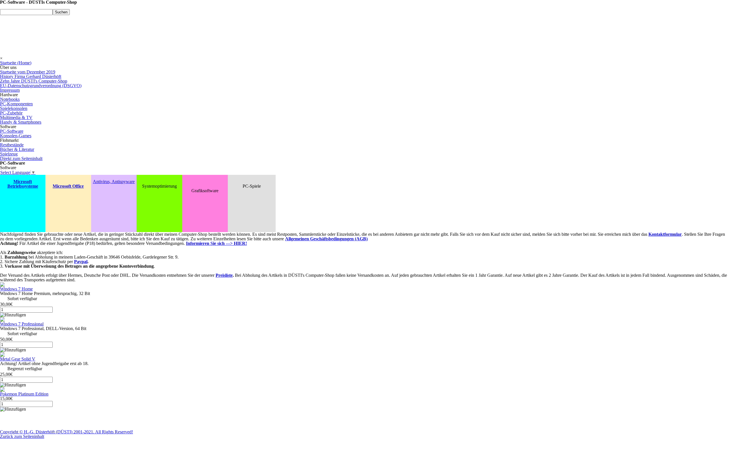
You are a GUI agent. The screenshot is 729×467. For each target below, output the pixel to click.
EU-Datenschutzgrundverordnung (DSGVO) (40, 85)
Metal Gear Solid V (17, 359)
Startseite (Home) (15, 62)
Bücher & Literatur (17, 149)
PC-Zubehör (11, 112)
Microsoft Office (68, 186)
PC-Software (11, 131)
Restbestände (12, 144)
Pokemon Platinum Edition (24, 394)
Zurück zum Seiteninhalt (22, 436)
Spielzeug (9, 153)
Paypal (80, 261)
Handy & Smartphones (20, 122)
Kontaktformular (665, 234)
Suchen (61, 12)
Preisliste (224, 275)
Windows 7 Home (16, 288)
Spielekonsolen (13, 108)
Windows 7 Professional (22, 323)
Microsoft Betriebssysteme (22, 184)
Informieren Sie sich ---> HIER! (216, 243)
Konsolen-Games (15, 135)
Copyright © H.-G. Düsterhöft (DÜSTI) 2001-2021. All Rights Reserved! (66, 431)
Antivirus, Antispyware (114, 181)
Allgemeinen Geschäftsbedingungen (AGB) (326, 238)
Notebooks (10, 99)
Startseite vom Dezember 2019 (27, 71)
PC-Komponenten (16, 103)
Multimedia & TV (16, 117)
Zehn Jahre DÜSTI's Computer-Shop (33, 81)
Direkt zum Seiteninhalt (21, 158)
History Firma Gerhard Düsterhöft (30, 76)
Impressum (10, 90)
